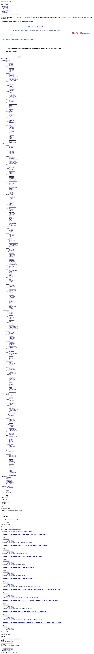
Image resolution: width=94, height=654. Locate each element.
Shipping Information (8, 648)
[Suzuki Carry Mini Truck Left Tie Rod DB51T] (14, 575)
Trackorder (5, 7)
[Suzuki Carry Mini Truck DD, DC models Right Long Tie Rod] (17, 542)
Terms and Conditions (8, 649)
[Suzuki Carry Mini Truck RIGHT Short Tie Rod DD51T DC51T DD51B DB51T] (21, 597)
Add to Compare (10, 541)
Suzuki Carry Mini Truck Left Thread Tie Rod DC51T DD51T (25, 534)
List (8, 522)
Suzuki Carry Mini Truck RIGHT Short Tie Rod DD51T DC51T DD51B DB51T (31, 601)
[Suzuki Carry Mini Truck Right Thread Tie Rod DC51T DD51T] (18, 608)
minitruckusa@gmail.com (25, 21)
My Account (6, 6)
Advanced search (7, 650)
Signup (6, 4)
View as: (2, 522)
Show (2, 524)
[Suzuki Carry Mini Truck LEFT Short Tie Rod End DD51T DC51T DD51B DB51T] (22, 586)
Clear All (2, 513)
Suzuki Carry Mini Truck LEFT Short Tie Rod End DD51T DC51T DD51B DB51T (32, 589)
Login (2, 4)
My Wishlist (6, 8)
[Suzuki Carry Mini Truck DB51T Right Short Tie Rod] (15, 553)
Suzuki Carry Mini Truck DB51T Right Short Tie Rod (22, 556)
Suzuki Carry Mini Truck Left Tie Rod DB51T (19, 578)
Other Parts (5, 502)
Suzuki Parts (6, 501)
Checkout (5, 11)
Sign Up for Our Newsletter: (7, 641)
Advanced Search (4, 58)
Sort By (2, 529)
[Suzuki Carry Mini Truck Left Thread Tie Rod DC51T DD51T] (17, 531)
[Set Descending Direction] (15, 529)
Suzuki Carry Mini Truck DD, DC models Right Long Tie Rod (25, 545)
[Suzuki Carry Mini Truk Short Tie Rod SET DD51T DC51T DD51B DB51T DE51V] (22, 619)
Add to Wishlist (10, 540)
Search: (2, 56)
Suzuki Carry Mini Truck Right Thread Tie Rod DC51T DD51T (25, 611)
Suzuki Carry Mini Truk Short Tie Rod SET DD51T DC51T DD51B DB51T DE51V (32, 623)
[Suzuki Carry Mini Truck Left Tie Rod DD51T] (14, 564)
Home (4, 499)
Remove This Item (18, 510)
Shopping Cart (6, 10)
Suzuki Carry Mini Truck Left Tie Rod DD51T (19, 567)
